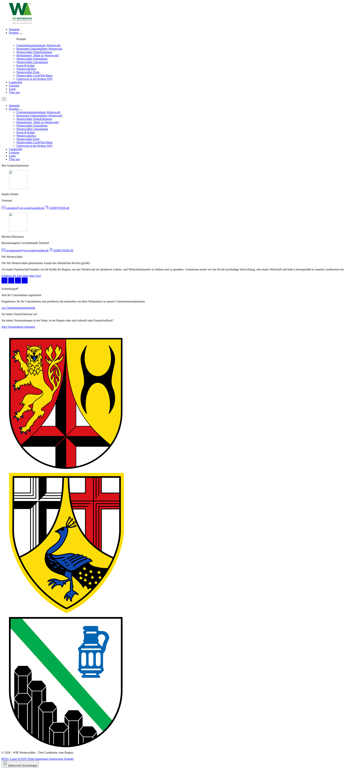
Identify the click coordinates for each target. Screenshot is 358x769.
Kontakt (69, 758)
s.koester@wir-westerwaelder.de (25, 208)
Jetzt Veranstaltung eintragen (18, 326)
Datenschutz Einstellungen (22, 765)
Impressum (41, 758)
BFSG (5, 758)
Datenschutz (56, 758)
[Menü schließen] (3, 99)
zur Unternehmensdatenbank (18, 307)
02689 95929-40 (59, 208)
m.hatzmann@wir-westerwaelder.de (27, 250)
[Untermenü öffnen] (20, 33)
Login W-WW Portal (22, 758)
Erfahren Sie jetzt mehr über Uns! (21, 275)
